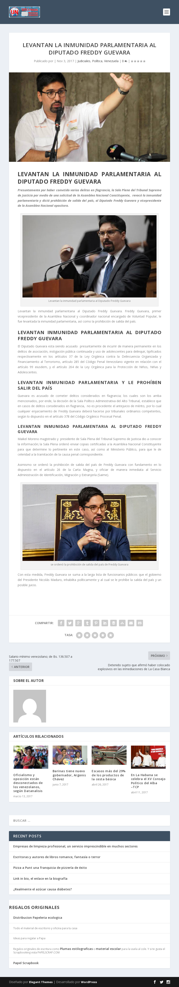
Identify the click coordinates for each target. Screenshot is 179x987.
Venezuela (111, 61)
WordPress (89, 982)
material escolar (108, 949)
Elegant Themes (41, 982)
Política (97, 61)
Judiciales (83, 61)
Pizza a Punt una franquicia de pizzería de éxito (50, 868)
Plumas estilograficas (76, 949)
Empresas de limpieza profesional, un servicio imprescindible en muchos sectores (75, 846)
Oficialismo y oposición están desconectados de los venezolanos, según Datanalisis (28, 783)
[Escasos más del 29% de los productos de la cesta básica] (109, 755)
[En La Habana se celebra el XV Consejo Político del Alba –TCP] (148, 757)
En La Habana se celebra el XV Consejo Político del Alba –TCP (148, 781)
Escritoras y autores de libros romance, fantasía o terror (56, 857)
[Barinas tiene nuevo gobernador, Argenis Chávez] (70, 755)
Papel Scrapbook (26, 963)
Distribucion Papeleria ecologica (37, 917)
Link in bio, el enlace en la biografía (40, 878)
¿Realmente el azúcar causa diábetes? (42, 889)
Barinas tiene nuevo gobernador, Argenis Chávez (69, 775)
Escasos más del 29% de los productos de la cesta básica (109, 775)
